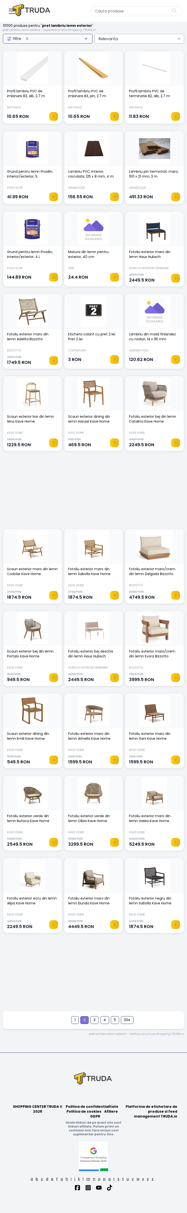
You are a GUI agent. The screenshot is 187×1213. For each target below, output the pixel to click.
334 (127, 1019)
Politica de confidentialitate (92, 1106)
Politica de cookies (83, 1111)
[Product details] (53, 116)
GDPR (95, 1116)
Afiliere (111, 1111)
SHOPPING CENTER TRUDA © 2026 (38, 1109)
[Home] (32, 11)
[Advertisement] (93, 492)
